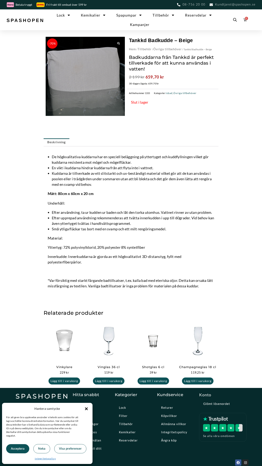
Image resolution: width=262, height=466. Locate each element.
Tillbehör (160, 15)
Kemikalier (90, 15)
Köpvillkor (169, 416)
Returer (167, 407)
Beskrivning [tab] (56, 142)
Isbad (169, 93)
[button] (86, 409)
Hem (132, 49)
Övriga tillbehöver (167, 49)
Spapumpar (126, 15)
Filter (123, 416)
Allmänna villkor (173, 424)
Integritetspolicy (45, 458)
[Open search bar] (235, 20)
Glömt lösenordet (216, 404)
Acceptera (18, 448)
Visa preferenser (70, 448)
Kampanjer (139, 24)
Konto (205, 394)
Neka (41, 448)
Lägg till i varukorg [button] (64, 381)
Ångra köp (169, 440)
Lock (61, 15)
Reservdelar (196, 15)
